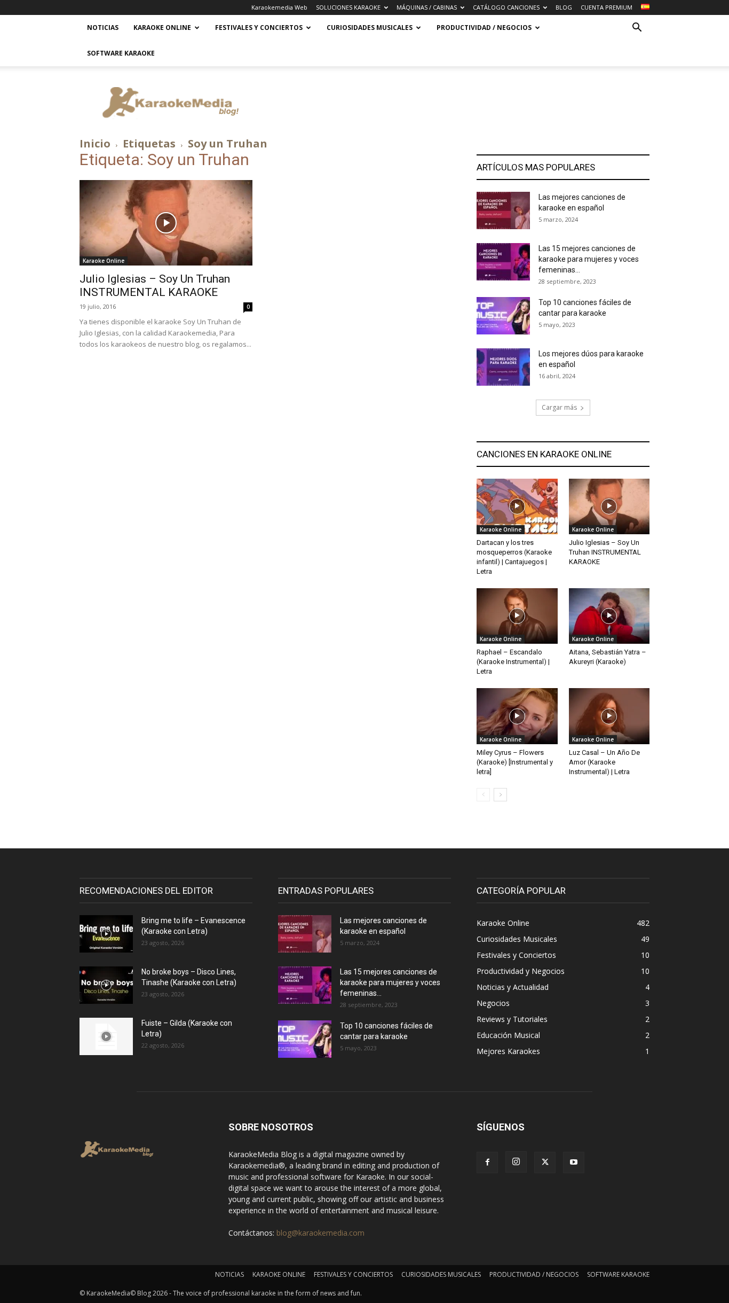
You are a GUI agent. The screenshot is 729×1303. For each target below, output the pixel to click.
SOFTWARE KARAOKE (121, 53)
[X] (545, 1162)
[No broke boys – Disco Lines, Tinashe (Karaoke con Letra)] (106, 985)
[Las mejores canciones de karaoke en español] (503, 210)
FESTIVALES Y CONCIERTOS (259, 27)
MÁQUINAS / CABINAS (427, 7)
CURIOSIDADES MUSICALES (370, 27)
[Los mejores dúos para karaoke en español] (503, 367)
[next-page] (500, 794)
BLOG (564, 7)
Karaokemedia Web (279, 7)
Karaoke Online (103, 260)
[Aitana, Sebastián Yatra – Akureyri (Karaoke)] (609, 616)
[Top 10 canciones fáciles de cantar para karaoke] (503, 315)
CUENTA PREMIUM (606, 7)
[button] (636, 29)
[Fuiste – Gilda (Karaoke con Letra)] (106, 1036)
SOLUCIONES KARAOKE (348, 7)
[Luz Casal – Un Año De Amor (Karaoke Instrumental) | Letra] (609, 716)
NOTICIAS (102, 27)
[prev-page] (483, 794)
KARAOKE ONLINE (162, 27)
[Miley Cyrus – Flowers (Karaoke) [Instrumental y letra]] (517, 716)
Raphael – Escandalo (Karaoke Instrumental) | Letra (513, 661)
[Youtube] (573, 1162)
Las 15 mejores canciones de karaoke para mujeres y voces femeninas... (588, 259)
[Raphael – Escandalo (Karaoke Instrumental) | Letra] (517, 616)
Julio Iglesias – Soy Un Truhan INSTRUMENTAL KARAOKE (155, 285)
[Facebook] (487, 1162)
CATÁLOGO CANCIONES (506, 7)
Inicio (95, 143)
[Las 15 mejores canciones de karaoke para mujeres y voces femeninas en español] (503, 261)
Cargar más (559, 407)
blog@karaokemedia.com (320, 1233)
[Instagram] (516, 1162)
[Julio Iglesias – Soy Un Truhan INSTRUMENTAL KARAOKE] (166, 223)
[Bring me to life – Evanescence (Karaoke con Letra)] (106, 934)
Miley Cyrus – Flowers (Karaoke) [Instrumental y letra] (515, 762)
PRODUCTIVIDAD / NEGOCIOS (484, 27)
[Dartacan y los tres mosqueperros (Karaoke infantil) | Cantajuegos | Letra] (517, 506)
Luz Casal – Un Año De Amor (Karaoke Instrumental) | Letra (604, 762)
